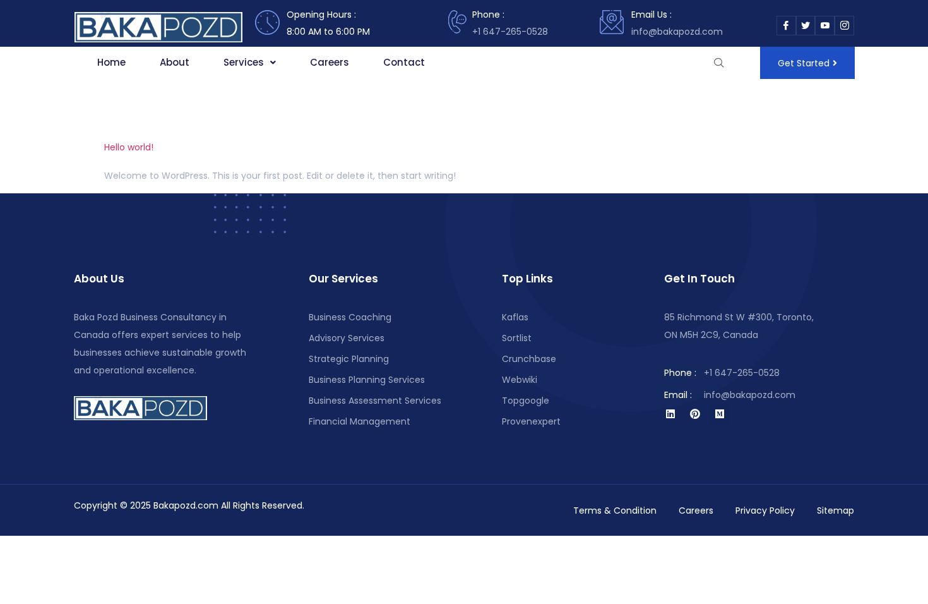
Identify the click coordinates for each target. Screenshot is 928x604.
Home (111, 62)
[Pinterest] (695, 414)
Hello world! (128, 147)
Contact (404, 62)
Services (243, 62)
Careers (329, 62)
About (174, 62)
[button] (249, 62)
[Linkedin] (670, 414)
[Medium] (720, 414)
